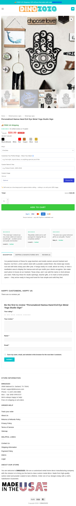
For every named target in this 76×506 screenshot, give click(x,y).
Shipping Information (9, 447)
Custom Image (6, 173)
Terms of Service (7, 427)
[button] (2, 8)
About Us (4, 415)
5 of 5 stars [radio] (27, 315)
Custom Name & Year (8, 164)
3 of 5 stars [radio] (12, 315)
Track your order (7, 412)
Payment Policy (7, 451)
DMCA (3, 455)
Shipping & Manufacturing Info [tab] (27, 255)
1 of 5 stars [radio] (5, 315)
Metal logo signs (30, 116)
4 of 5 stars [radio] (19, 315)
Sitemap (4, 431)
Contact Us (5, 443)
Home (3, 116)
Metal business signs (15, 116)
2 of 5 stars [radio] (8, 315)
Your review (8, 319)
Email (6, 345)
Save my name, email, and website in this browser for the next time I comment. (34, 354)
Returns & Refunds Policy (10, 419)
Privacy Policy (6, 423)
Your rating (8, 311)
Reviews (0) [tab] (46, 255)
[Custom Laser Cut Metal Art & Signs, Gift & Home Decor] (38, 9)
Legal (3, 459)
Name (6, 336)
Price (6, 146)
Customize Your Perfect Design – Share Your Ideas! (17, 156)
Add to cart (38, 207)
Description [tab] (7, 255)
